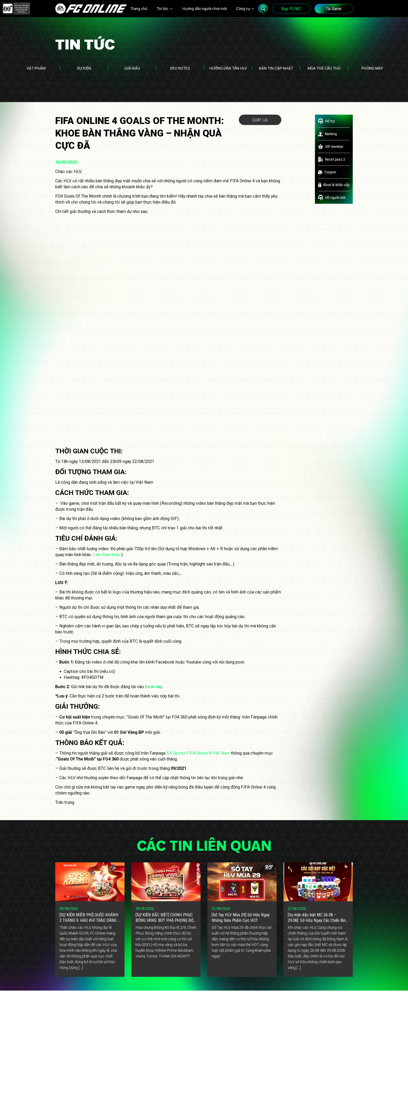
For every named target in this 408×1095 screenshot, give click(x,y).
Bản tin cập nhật (276, 68)
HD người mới (335, 197)
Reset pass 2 (335, 159)
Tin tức (163, 8)
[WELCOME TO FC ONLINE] (91, 8)
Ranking (331, 134)
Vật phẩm (36, 68)
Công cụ (243, 8)
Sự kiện (84, 68)
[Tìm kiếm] (263, 8)
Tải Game (333, 8)
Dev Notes (180, 68)
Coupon (330, 172)
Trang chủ (138, 8)
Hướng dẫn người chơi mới (204, 8)
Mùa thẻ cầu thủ (324, 68)
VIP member (334, 146)
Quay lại (260, 119)
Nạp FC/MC (291, 8)
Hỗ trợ (330, 121)
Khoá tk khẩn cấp (336, 185)
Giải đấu (132, 68)
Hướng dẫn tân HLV (228, 68)
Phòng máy (372, 68)
